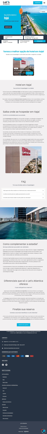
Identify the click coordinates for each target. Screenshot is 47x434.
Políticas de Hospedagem (8, 412)
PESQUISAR (40, 41)
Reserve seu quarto (23, 324)
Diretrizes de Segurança (7, 415)
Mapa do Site (5, 407)
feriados (7, 298)
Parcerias (4, 410)
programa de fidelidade (25, 319)
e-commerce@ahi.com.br (11, 341)
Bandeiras (5, 376)
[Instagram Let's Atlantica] (6, 365)
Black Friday (5, 382)
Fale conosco (5, 418)
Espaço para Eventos (7, 401)
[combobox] (12, 38)
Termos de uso (23, 426)
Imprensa (4, 396)
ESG (3, 390)
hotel (29, 139)
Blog (4, 379)
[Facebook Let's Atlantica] (3, 365)
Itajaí (30, 124)
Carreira (4, 393)
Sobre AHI (5, 388)
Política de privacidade (23, 428)
